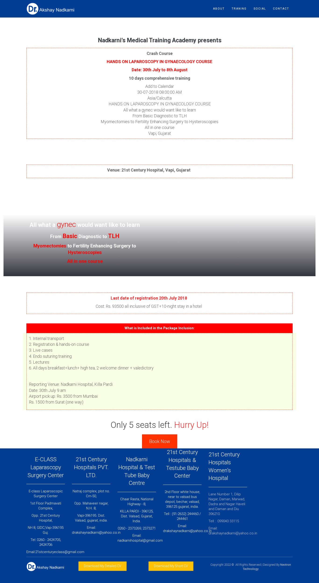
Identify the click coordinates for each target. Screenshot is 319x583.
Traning (239, 8)
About (219, 8)
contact (281, 8)
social (260, 8)
